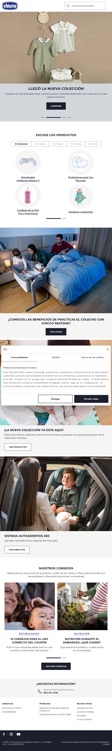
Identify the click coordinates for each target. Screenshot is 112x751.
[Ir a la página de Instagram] (11, 734)
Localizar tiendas (85, 711)
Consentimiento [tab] (19, 357)
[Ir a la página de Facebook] (4, 734)
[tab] (21, 143)
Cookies (106, 744)
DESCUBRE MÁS (17, 549)
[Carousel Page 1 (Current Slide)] (53, 218)
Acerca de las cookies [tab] (92, 357)
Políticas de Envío (88, 742)
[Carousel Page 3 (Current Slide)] (58, 117)
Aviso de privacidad (70, 742)
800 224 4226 (51, 692)
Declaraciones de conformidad (55, 714)
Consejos (81, 715)
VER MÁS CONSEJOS (56, 666)
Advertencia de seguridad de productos (54, 709)
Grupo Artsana (84, 719)
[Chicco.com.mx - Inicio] (10, 5)
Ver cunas (56, 332)
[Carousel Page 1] (43, 117)
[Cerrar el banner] (108, 349)
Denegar (55, 399)
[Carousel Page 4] (69, 117)
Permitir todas (91, 399)
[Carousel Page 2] (48, 117)
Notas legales (103, 742)
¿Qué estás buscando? (83, 6)
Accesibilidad (9, 711)
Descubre (56, 106)
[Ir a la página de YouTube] (18, 734)
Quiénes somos (85, 708)
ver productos (18, 447)
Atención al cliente (11, 708)
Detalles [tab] (56, 357)
